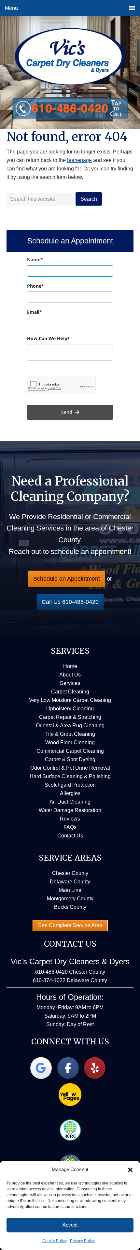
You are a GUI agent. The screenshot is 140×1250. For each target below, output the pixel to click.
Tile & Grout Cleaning (70, 734)
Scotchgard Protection (70, 785)
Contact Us (70, 835)
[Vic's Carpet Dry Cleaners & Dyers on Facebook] (68, 1068)
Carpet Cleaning (70, 691)
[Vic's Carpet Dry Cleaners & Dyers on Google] (41, 1068)
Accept (70, 1225)
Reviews (70, 818)
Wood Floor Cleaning (70, 742)
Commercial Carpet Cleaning (70, 751)
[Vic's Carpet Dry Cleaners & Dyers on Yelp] (94, 1068)
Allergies (70, 793)
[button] (130, 1170)
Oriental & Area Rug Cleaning (70, 725)
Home (70, 666)
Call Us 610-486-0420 (70, 602)
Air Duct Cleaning (70, 802)
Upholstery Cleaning (70, 708)
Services (70, 683)
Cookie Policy (54, 1241)
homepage (79, 160)
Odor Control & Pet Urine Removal (70, 768)
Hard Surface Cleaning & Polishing (70, 776)
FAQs (70, 827)
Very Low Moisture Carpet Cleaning (70, 700)
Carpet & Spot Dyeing (70, 759)
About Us (70, 674)
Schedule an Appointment (66, 578)
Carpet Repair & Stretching (70, 717)
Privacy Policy (82, 1241)
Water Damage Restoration (70, 810)
